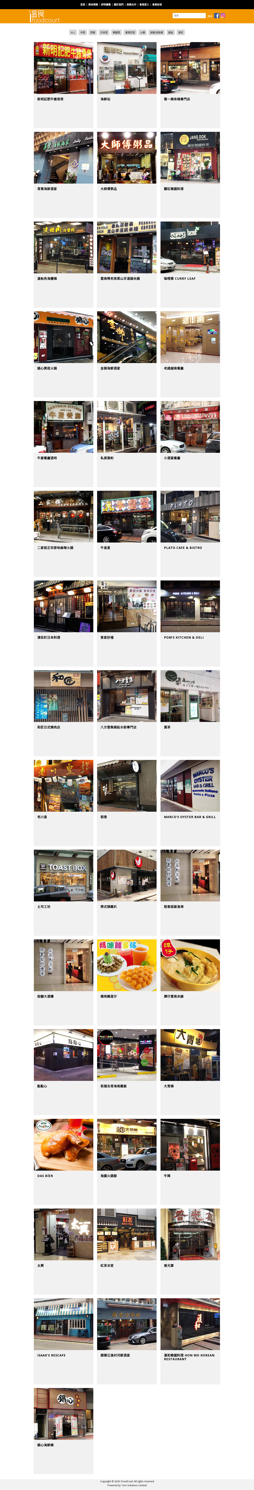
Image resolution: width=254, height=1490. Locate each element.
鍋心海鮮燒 (45, 1445)
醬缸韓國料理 (174, 189)
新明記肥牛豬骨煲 (50, 99)
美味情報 (93, 4)
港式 (180, 32)
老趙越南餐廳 (174, 368)
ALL (73, 32)
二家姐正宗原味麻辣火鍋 (55, 548)
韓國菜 (116, 32)
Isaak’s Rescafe (51, 1355)
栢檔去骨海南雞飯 (114, 1086)
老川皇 (42, 817)
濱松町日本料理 (48, 637)
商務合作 (131, 4)
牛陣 (167, 1176)
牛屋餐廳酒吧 (47, 458)
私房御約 (107, 458)
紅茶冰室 (107, 1265)
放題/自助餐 (156, 32)
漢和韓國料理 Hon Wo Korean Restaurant (189, 1357)
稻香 (104, 817)
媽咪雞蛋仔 (109, 996)
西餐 (92, 32)
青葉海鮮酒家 (47, 189)
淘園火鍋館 (109, 1176)
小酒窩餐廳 (172, 458)
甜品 (170, 32)
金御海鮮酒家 (110, 368)
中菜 (82, 32)
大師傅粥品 (109, 189)
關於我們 (119, 4)
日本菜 (104, 32)
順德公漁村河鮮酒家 (115, 1355)
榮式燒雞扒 (109, 907)
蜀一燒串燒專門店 (177, 99)
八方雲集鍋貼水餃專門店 (119, 727)
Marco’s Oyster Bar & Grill (190, 817)
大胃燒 (169, 1086)
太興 (40, 1265)
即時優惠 (106, 4)
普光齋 (169, 1265)
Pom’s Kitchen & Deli (184, 637)
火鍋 (142, 32)
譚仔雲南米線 (174, 996)
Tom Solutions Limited (134, 1485)
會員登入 (144, 4)
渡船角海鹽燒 (47, 278)
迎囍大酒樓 (45, 996)
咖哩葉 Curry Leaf (180, 278)
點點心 (42, 1086)
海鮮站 (105, 99)
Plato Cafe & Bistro (183, 548)
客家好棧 (107, 637)
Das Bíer (45, 1176)
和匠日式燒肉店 (48, 727)
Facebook (169, 2)
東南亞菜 (130, 32)
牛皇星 (105, 548)
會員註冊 (157, 4)
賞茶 (167, 727)
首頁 (82, 4)
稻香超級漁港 (174, 907)
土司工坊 (43, 907)
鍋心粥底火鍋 (47, 368)
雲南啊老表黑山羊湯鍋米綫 (120, 278)
